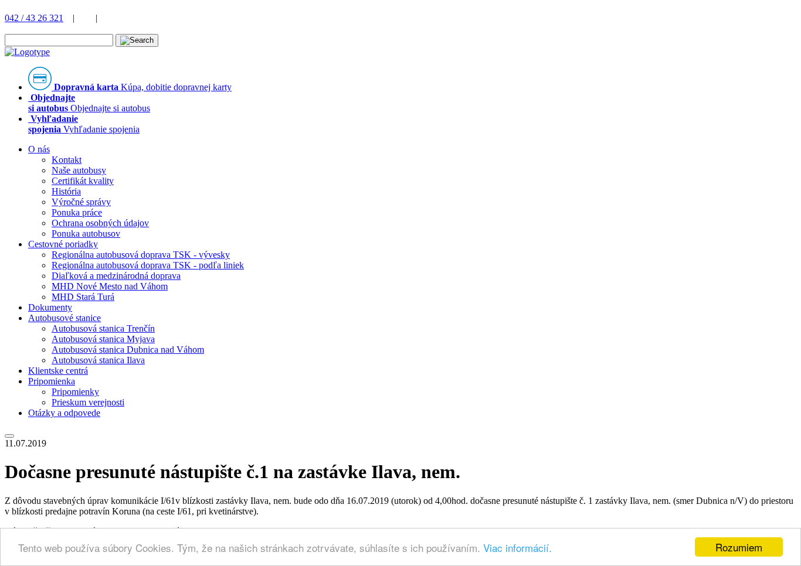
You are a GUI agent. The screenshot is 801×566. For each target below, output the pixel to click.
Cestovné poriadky (63, 244)
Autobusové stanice (64, 318)
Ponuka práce (77, 212)
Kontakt (67, 160)
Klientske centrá (58, 371)
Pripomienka (51, 381)
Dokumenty (50, 307)
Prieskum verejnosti (88, 402)
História (66, 191)
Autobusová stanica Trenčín (103, 328)
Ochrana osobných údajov (100, 223)
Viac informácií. (517, 547)
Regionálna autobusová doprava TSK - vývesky (141, 255)
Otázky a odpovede (64, 413)
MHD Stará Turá (83, 297)
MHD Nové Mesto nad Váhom (110, 286)
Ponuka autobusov (86, 233)
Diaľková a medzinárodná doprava (116, 276)
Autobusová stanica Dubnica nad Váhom (128, 349)
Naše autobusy (79, 170)
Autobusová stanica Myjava (103, 339)
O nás (39, 149)
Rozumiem (738, 547)
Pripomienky (75, 392)
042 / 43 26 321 (34, 18)
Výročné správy (81, 202)
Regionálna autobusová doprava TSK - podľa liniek (148, 265)
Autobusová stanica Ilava (98, 360)
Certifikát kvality (83, 181)
